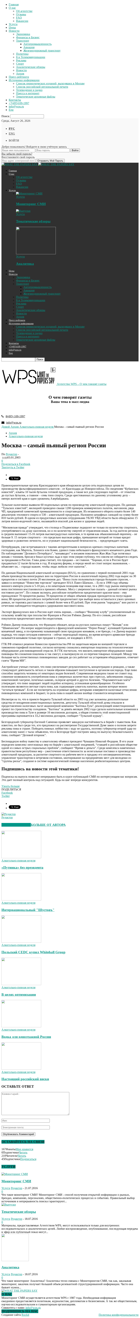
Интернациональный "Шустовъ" (28, 910)
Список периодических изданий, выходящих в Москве (50, 83)
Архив (20, 73)
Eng (11, 109)
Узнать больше (10, 786)
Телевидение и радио (29, 90)
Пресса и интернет (27, 93)
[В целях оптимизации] (21, 984)
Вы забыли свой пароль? (16, 153)
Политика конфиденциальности (119, 1314)
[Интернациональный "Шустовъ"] (21, 899)
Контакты (15, 99)
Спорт (20, 63)
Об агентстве (24, 11)
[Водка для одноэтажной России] (21, 1026)
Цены (12, 27)
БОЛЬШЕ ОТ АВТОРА (48, 825)
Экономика (23, 34)
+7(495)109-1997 (19, 103)
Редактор (11, 454)
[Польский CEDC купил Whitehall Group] (21, 941)
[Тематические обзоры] (23, 210)
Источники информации (24, 80)
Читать (23, 1152)
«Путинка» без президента (22, 867)
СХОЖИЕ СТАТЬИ (16, 825)
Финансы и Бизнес (28, 37)
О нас (12, 7)
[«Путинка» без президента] (21, 857)
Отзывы (21, 14)
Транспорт (22, 40)
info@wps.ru (16, 106)
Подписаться (28, 1159)
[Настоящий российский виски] (21, 1068)
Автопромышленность (37, 44)
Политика (22, 53)
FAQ (19, 17)
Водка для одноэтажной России (26, 1037)
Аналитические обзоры (30, 67)
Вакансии (22, 20)
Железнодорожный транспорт (42, 50)
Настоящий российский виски (25, 1079)
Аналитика (25, 264)
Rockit (25, 1314)
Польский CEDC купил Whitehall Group (33, 952)
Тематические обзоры (33, 221)
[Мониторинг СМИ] (29, 193)
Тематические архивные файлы (35, 96)
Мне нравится (24, 1149)
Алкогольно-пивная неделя (26, 436)
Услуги (13, 24)
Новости (14, 30)
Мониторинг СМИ (31, 204)
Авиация (28, 47)
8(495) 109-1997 (15, 416)
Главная (14, 4)
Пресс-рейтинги (19, 76)
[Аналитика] (36, 253)
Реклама (21, 60)
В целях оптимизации (18, 994)
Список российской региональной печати (42, 86)
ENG (12, 133)
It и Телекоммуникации (30, 57)
